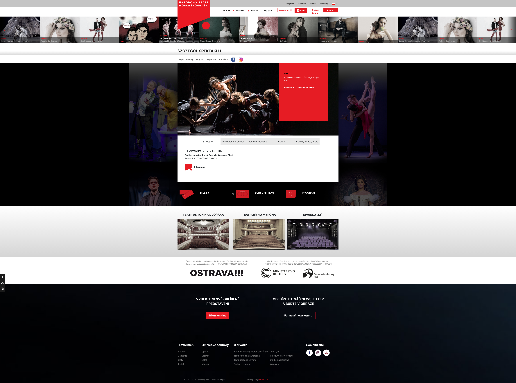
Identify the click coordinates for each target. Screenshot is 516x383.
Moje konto (315, 11)
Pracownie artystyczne (281, 355)
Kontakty (182, 364)
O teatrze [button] (302, 3)
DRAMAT (241, 10)
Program (200, 59)
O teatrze (182, 355)
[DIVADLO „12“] (312, 234)
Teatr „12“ (275, 351)
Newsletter (284, 10)
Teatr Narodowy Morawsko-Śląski (251, 351)
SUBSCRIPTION (264, 192)
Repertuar (211, 59)
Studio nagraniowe (279, 360)
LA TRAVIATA (206, 38)
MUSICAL (269, 10)
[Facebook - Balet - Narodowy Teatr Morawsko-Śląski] (233, 60)
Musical (205, 364)
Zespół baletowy (185, 59)
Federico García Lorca (9, 41)
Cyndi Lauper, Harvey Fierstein (52, 41)
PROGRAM (308, 192)
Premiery (223, 59)
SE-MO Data (264, 380)
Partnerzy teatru (242, 364)
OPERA (227, 10)
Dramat (205, 355)
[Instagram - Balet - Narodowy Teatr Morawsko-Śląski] (241, 60)
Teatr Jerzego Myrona (245, 360)
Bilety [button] (313, 3)
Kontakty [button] (324, 3)
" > (233, 194)
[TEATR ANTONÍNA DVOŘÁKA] (203, 234)
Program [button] (290, 3)
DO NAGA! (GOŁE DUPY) (132, 38)
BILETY (204, 192)
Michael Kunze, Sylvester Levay (171, 41)
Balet (204, 360)
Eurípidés (243, 41)
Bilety (330, 10)
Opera (205, 351)
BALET (254, 10)
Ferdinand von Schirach (288, 41)
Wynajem (274, 364)
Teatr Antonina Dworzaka (247, 355)
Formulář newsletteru (298, 315)
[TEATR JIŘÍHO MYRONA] (259, 234)
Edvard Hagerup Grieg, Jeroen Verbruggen (374, 41)
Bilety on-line (217, 315)
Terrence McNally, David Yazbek (132, 41)
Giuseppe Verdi (206, 41)
